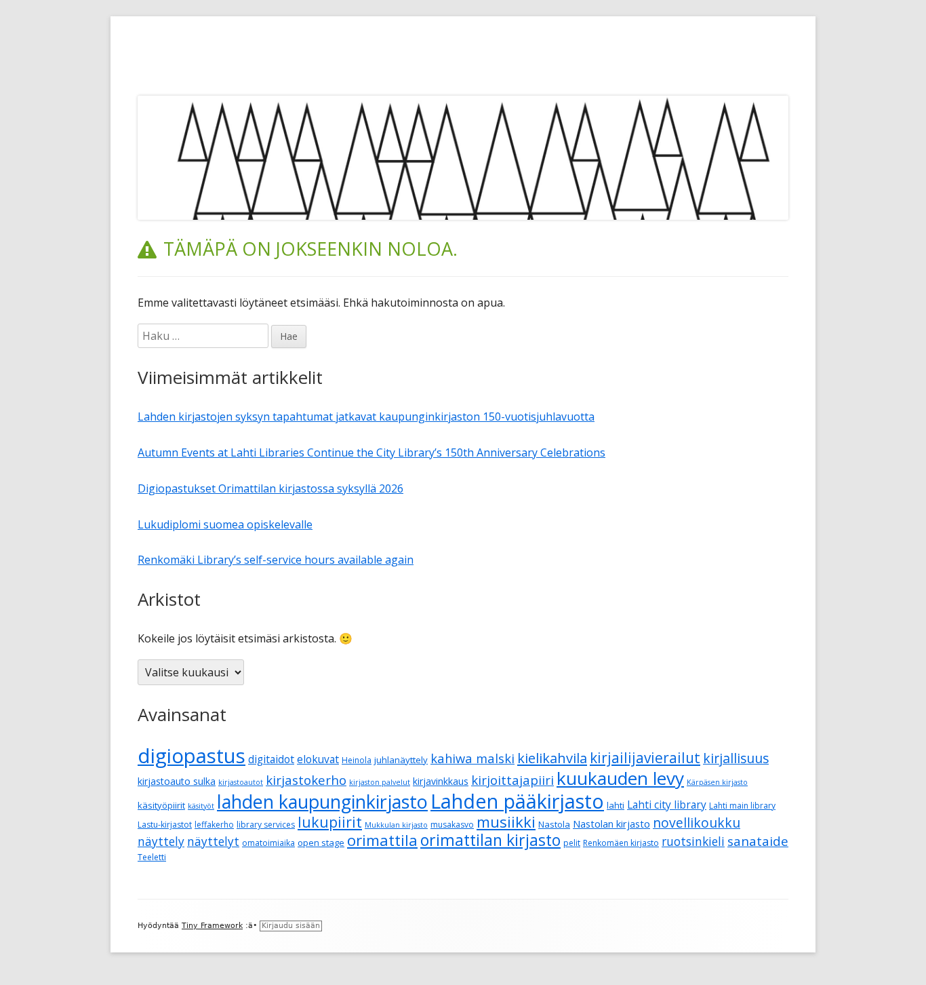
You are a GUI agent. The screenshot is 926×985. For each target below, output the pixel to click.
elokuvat (318, 759)
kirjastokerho (306, 779)
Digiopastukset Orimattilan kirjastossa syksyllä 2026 (270, 488)
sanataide (757, 841)
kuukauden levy (620, 778)
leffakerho (214, 824)
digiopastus (191, 755)
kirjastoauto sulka (177, 781)
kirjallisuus (736, 758)
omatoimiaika (268, 843)
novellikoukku (696, 822)
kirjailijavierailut (645, 757)
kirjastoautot (240, 782)
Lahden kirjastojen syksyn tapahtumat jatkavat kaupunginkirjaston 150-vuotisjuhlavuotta (366, 416)
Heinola (356, 760)
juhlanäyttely (401, 760)
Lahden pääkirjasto (517, 801)
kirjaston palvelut (379, 782)
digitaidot (271, 759)
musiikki (506, 821)
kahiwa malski (472, 758)
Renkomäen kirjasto (621, 843)
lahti (615, 805)
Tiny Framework (212, 925)
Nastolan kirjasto (611, 823)
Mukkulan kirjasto (396, 825)
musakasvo (452, 824)
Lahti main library (742, 805)
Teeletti (152, 857)
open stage (321, 842)
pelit (571, 843)
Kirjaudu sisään (291, 925)
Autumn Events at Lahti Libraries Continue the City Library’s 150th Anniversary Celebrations (371, 452)
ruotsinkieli (693, 841)
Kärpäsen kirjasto (717, 782)
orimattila (382, 840)
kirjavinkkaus (440, 781)
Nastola (554, 824)
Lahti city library (666, 804)
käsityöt (201, 806)
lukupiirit (330, 822)
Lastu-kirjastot (165, 824)
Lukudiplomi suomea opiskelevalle (225, 524)
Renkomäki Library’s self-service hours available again (276, 559)
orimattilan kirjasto (490, 840)
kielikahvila (552, 758)
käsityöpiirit (161, 805)
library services (266, 824)
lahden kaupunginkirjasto (322, 801)
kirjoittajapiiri (512, 779)
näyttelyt (213, 841)
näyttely (161, 841)
